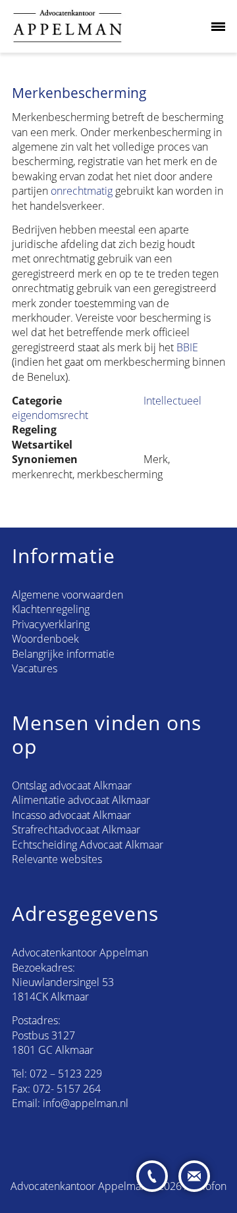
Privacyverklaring (51, 624)
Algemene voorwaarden (67, 594)
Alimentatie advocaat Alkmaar (81, 800)
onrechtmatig (82, 191)
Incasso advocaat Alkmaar (71, 815)
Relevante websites (57, 859)
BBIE (187, 347)
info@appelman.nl (85, 1103)
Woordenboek (45, 638)
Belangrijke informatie (63, 654)
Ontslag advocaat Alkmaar (72, 785)
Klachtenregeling (51, 609)
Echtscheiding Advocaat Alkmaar (87, 844)
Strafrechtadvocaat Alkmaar (76, 829)
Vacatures (34, 668)
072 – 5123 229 (66, 1073)
